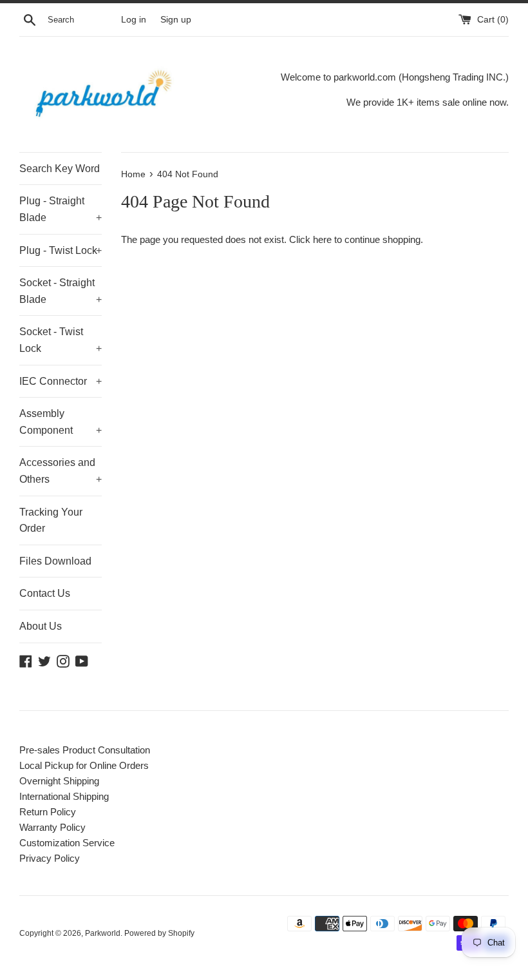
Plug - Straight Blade (60, 209)
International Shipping (64, 796)
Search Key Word (59, 168)
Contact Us (44, 593)
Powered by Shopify (159, 933)
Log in (133, 19)
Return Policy (47, 811)
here (322, 239)
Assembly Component (60, 422)
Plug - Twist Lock (60, 250)
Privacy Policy (49, 858)
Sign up (175, 19)
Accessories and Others (60, 471)
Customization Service (67, 842)
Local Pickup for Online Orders (84, 765)
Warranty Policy (52, 827)
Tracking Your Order (50, 520)
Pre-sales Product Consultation (84, 749)
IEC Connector (60, 381)
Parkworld (102, 933)
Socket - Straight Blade (60, 291)
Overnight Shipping (59, 780)
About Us (40, 626)
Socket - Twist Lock (60, 340)
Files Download (55, 561)
